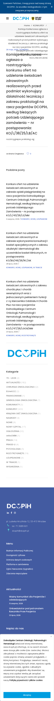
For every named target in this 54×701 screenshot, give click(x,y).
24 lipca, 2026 (12, 332)
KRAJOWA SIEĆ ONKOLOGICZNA (21, 413)
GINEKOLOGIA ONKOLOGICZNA (21, 400)
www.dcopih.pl (9, 647)
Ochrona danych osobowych (19, 559)
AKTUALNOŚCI (13, 382)
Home (27, 25)
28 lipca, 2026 (12, 264)
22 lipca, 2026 (14, 615)
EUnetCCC (11, 391)
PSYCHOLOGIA (13, 448)
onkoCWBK (11, 435)
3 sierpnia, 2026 (12, 219)
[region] (27, 667)
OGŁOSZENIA (12, 431)
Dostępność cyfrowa (15, 555)
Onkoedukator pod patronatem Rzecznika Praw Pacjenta (26, 610)
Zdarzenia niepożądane (16, 573)
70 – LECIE (11, 378)
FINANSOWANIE (14, 395)
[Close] (51, 636)
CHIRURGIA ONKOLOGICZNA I (20, 386)
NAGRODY (11, 417)
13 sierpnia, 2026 (16, 603)
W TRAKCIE (37, 267)
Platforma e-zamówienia (17, 564)
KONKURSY (38, 25)
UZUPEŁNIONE (42, 219)
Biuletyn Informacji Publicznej (19, 550)
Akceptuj (27, 695)
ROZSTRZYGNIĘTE (29, 335)
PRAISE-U (10, 444)
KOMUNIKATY (13, 404)
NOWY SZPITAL (13, 426)
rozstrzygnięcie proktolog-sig (20, 139)
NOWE (33, 219)
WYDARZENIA (12, 466)
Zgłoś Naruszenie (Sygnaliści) (19, 569)
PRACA (9, 440)
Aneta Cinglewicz (16, 154)
